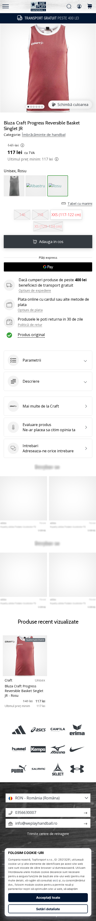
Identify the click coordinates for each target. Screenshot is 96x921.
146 (22, 214)
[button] (48, 360)
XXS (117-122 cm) (66, 214)
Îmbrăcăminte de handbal (43, 134)
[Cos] (90, 7)
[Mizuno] (57, 749)
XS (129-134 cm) (48, 226)
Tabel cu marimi (80, 203)
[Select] (57, 769)
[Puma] (19, 769)
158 (40, 214)
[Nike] (77, 749)
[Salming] (38, 769)
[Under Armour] (77, 769)
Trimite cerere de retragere (48, 833)
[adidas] (19, 730)
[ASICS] (38, 730)
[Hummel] (19, 749)
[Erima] (77, 730)
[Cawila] (57, 730)
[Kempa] (38, 749)
